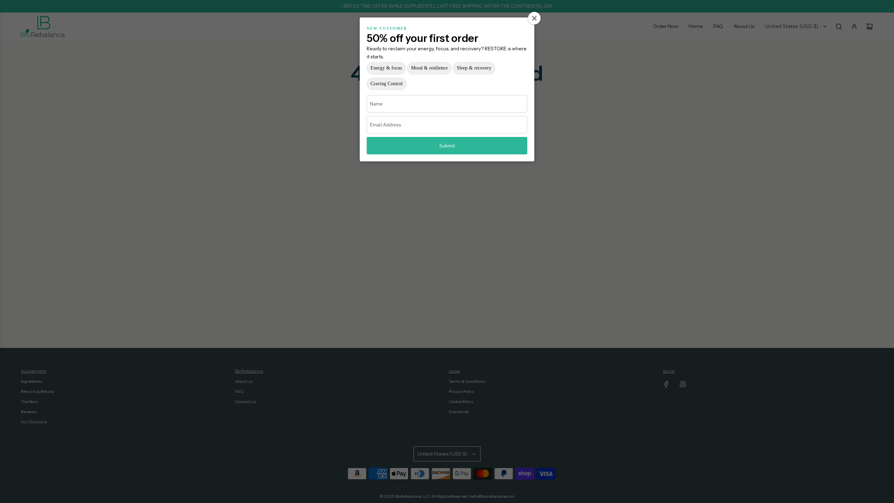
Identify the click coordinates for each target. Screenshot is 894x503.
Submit (447, 146)
